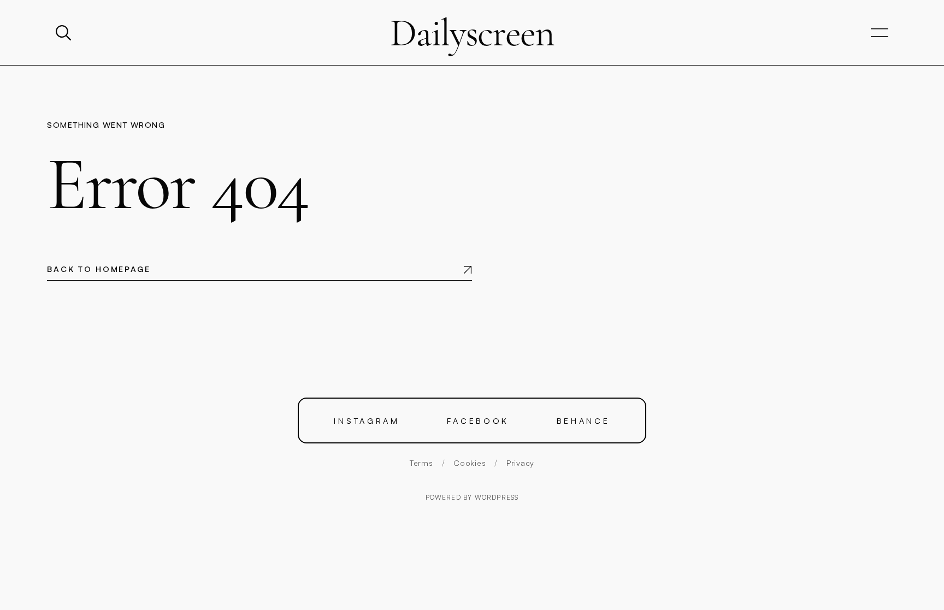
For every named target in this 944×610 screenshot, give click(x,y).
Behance (583, 420)
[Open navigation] (879, 33)
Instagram (367, 420)
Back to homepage (99, 269)
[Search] (64, 32)
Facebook (478, 420)
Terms (421, 462)
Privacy (520, 462)
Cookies (469, 462)
